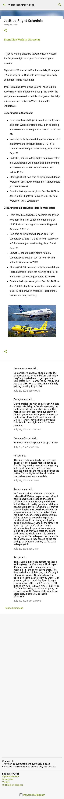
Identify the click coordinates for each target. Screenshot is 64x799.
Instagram (7, 779)
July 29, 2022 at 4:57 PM (26, 447)
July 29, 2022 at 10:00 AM (27, 429)
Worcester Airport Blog (21, 4)
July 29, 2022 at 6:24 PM (26, 548)
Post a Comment (14, 608)
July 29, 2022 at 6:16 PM (26, 480)
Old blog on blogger (12, 785)
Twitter (6, 782)
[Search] (60, 4)
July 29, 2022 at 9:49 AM (27, 390)
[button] (5, 30)
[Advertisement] (32, 650)
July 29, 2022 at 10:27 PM (27, 601)
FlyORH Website (10, 776)
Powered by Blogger (34, 795)
